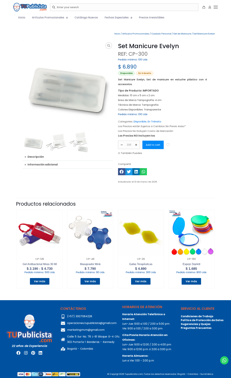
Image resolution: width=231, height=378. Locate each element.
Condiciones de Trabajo (197, 316)
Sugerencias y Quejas (196, 324)
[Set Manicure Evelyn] (67, 86)
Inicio (117, 33)
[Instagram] (25, 353)
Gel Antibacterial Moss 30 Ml (40, 264)
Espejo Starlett (191, 264)
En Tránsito (154, 121)
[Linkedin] (40, 353)
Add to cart (153, 145)
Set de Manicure (182, 33)
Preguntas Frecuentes (196, 328)
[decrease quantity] (122, 144)
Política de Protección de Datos (202, 320)
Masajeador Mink (90, 264)
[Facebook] (18, 353)
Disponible (140, 121)
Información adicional (43, 164)
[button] (67, 157)
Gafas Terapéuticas (140, 264)
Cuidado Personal (161, 33)
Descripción (36, 157)
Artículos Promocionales (135, 33)
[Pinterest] (33, 353)
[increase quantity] (136, 144)
